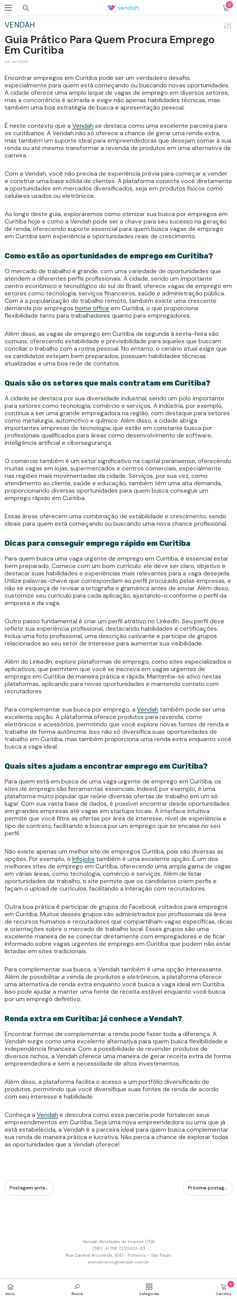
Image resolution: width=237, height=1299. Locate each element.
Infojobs (83, 859)
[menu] (8, 7)
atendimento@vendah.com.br (118, 1262)
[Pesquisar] (26, 8)
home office (92, 308)
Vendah (83, 126)
